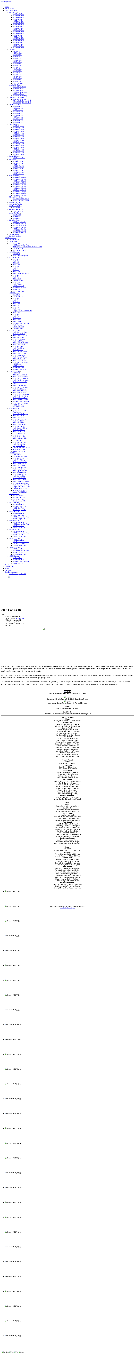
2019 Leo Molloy (18, 19)
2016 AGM (16, 259)
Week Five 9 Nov (18, 423)
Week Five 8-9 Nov (19, 339)
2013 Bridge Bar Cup (19, 222)
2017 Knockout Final (19, 287)
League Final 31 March (20, 492)
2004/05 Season (14, 547)
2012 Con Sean (17, 67)
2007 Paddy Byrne (18, 147)
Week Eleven (17, 279)
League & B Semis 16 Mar (21, 487)
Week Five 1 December (20, 382)
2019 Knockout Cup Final (21, 245)
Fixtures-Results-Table (20, 456)
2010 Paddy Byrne (18, 142)
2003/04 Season (14, 556)
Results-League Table (19, 501)
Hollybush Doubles (15, 236)
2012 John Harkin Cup (20, 95)
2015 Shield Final (18, 407)
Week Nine (16, 275)
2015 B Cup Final (18, 405)
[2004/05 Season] (19, 547)
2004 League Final (18, 559)
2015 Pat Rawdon (18, 165)
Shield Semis (17, 364)
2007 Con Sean (17, 76)
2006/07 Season (14, 529)
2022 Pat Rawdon (18, 163)
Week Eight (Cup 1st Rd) (20, 273)
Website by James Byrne (67, 908)
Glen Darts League (11, 572)
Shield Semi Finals (18, 327)
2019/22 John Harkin (19, 87)
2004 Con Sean (17, 81)
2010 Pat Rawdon (18, 174)
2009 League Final (18, 513)
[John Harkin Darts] (21, 85)
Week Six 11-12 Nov (19, 467)
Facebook (8, 570)
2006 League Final (18, 540)
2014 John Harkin (18, 94)
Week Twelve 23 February (21, 396)
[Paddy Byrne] (17, 124)
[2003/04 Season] (19, 556)
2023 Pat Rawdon (18, 161)
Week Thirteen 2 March (20, 398)
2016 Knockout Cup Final (21, 323)
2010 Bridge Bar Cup (19, 227)
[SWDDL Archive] (16, 238)
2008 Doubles (17, 216)
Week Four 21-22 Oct (19, 463)
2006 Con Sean (17, 78)
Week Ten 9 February (19, 392)
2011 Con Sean (17, 69)
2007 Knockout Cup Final (21, 533)
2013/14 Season (14, 330)
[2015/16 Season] (19, 293)
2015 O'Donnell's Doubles (21, 199)
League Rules (13, 241)
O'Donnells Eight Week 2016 (22, 103)
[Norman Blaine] (19, 156)
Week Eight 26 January (20, 389)
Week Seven (16, 271)
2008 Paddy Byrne (18, 145)
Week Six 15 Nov (18, 341)
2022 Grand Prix (18, 108)
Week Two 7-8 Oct (19, 460)
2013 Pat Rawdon (18, 168)
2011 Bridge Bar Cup (19, 225)
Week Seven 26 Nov (19, 469)
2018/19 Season (14, 243)
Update (15, 383)
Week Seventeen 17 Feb (20, 362)
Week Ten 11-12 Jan (19, 431)
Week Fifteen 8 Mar (19, 444)
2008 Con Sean (17, 74)
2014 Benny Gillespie (19, 184)
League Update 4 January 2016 (22, 311)
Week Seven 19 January (20, 387)
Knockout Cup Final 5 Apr (21, 447)
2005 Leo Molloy (18, 42)
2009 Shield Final (18, 515)
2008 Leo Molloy (18, 37)
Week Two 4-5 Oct (19, 334)
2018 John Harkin (18, 88)
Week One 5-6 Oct (18, 415)
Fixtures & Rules (18, 248)
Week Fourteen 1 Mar (19, 442)
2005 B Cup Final (18, 552)
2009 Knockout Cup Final (21, 517)
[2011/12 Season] (19, 453)
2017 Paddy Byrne (18, 129)
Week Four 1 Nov (18, 337)
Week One (16, 261)
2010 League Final (18, 504)
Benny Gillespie (14, 175)
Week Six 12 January (19, 385)
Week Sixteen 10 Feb (19, 360)
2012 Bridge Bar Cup (19, 223)
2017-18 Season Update (20, 255)
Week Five (16, 268)
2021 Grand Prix (18, 110)
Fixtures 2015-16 (18, 296)
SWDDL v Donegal (19, 543)
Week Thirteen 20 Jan (19, 355)
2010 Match (16, 207)
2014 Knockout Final (19, 369)
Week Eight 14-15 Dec (20, 428)
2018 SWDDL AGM (19, 250)
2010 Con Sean (17, 71)
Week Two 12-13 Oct (19, 417)
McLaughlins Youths (15, 204)
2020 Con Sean (17, 53)
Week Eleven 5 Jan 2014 (20, 351)
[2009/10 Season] (19, 503)
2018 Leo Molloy (18, 21)
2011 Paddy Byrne (18, 140)
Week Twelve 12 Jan (19, 353)
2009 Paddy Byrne (18, 143)
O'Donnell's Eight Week (16, 97)
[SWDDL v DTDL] (21, 206)
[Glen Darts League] (17, 572)
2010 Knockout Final (19, 506)
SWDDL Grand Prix (15, 104)
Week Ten (16, 277)
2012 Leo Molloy (18, 31)
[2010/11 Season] (19, 494)
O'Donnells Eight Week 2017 (22, 101)
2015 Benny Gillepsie (19, 183)
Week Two (16, 263)
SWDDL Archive (10, 238)
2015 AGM (16, 295)
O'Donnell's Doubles (15, 197)
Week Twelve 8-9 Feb (19, 437)
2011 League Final (18, 495)
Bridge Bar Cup (14, 220)
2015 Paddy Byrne (18, 133)
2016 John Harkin (18, 90)
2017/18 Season (14, 252)
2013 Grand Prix (18, 120)
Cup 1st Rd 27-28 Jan (19, 478)
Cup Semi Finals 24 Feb (20, 483)
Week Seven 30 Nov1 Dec (21, 426)
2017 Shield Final (18, 291)
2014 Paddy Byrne (18, 135)
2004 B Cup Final (18, 563)
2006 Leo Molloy (18, 40)
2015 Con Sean (17, 62)
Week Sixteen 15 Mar (19, 410)
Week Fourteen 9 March (20, 399)
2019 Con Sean (17, 55)
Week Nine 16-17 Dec (20, 472)
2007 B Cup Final (18, 535)
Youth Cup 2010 (18, 211)
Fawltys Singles (14, 234)
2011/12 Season (14, 453)
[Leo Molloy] (17, 12)
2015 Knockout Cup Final (21, 401)
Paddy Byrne (13, 124)
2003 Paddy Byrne (18, 154)
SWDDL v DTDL (14, 206)
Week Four (16, 266)
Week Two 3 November (20, 376)
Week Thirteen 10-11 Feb (21, 481)
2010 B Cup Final (18, 508)
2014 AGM (16, 373)
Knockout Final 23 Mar (20, 488)
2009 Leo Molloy (18, 35)
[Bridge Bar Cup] (19, 220)
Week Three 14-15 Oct (20, 462)
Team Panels (17, 412)
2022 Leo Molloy (18, 15)
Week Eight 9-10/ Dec (20, 471)
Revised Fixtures (18, 350)
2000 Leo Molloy (18, 46)
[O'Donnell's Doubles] (22, 197)
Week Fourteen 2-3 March (21, 485)
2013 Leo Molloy (18, 30)
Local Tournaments (11, 10)
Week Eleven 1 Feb (19, 435)
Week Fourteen (17, 325)
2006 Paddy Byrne (18, 149)
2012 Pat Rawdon (18, 170)
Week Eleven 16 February (21, 394)
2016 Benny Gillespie (19, 181)
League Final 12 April (19, 451)
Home (7, 7)
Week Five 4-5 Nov (19, 465)
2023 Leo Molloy (18, 14)
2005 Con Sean (17, 79)
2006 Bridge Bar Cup (19, 232)
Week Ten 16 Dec (18, 348)
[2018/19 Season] (19, 243)
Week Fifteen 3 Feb (19, 359)
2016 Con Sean (17, 60)
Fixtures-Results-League (20, 414)
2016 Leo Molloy (18, 24)
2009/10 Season (14, 503)
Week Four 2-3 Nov (19, 421)
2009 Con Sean (17, 72)
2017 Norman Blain (19, 158)
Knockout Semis (18, 280)
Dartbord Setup (9, 567)
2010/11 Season (14, 494)
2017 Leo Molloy (18, 23)
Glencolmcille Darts (15, 202)
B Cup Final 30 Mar (19, 490)
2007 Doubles (17, 218)
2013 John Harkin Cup (20, 92)
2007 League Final (18, 531)
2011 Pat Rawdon (18, 172)
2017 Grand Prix (18, 115)
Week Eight (16, 312)
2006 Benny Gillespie (19, 193)
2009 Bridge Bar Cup (19, 229)
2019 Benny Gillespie (19, 177)
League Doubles (14, 213)
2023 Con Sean (17, 51)
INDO (7, 568)
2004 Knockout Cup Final (21, 561)
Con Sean (12, 49)
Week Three (16, 264)
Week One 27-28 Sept (19, 332)
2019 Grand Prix (18, 111)
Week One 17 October (20, 375)
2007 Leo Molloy (18, 39)
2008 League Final (18, 522)
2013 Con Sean (17, 65)
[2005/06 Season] (19, 538)
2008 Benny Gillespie (19, 191)
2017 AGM (16, 254)
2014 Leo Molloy (18, 28)
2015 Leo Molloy (18, 26)
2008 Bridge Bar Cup (19, 231)
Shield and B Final (18, 328)
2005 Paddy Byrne (18, 151)
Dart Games (8, 565)
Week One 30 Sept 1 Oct (20, 458)
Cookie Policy (17, 558)
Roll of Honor (9, 8)
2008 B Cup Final (18, 526)
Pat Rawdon (12, 159)
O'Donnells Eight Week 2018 (22, 99)
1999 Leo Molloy (18, 47)
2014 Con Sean (17, 63)
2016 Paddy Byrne (18, 131)
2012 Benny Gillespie (19, 188)
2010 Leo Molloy (18, 33)
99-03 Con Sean (18, 83)
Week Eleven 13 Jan (19, 476)
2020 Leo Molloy (18, 17)
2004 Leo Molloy (18, 44)
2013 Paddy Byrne (18, 136)
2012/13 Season (14, 408)
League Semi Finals (19, 446)
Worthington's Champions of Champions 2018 (27, 247)
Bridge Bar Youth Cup (16, 209)
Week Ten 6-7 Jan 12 (19, 474)
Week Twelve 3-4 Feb (19, 479)
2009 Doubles (17, 215)
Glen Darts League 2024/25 (17, 574)
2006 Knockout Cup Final (21, 542)
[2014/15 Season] (20, 371)
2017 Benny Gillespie (19, 179)
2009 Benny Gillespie (19, 190)
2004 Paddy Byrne (18, 152)
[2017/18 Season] (19, 252)
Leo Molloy (12, 12)
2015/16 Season (14, 293)
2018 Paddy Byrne (18, 127)
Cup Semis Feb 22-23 (19, 440)
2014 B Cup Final (18, 366)
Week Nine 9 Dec (18, 346)
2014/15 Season (14, 371)
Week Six (16, 270)
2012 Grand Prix (18, 122)
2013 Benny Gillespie (19, 186)
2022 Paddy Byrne (18, 126)
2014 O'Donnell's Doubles (21, 200)
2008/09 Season (14, 511)
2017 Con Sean (17, 58)
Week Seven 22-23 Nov (20, 343)
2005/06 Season (14, 538)
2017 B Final (17, 289)
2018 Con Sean (17, 56)
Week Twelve (17, 282)
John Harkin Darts (14, 85)
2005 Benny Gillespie (19, 195)
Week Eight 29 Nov (19, 344)
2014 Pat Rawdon (18, 167)
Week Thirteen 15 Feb (20, 439)
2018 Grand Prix (18, 113)
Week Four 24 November (21, 380)
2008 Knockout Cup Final (21, 524)
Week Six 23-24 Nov (19, 424)
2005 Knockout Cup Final (21, 551)
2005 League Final (18, 549)
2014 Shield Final (18, 367)
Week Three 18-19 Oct (20, 335)
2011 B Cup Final (18, 499)
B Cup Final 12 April (19, 449)
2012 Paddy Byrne (18, 138)
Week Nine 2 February (20, 391)
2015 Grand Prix (18, 119)
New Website (20, 618)
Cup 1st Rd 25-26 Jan (19, 433)
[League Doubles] (20, 213)
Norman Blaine (13, 156)
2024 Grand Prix (18, 106)
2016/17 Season (14, 257)
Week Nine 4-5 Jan (19, 430)
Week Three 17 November (21, 378)
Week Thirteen (17, 284)
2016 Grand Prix (18, 117)
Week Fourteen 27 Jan (20, 357)
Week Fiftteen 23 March (20, 403)
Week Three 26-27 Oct (20, 419)
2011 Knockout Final (19, 497)
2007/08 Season (14, 520)
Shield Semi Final (18, 286)
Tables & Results (14, 239)
